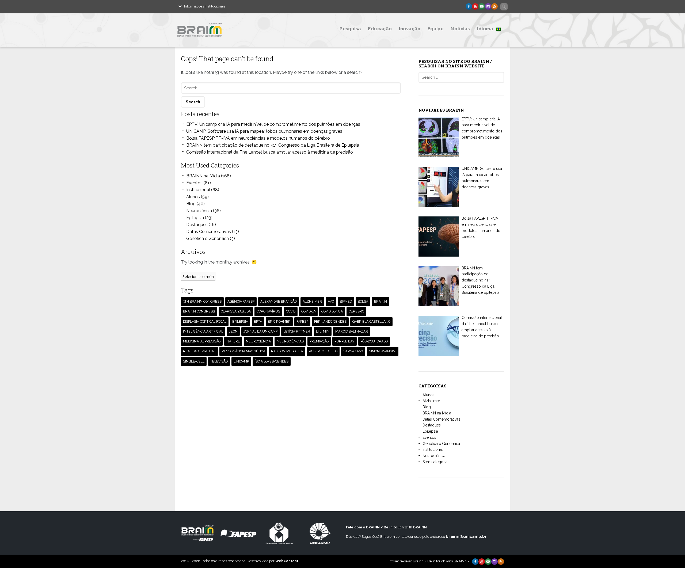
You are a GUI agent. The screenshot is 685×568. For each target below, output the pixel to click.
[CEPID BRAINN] (225, 40)
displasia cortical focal (204, 321)
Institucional (198, 189)
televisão (219, 361)
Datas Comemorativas (208, 231)
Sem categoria (435, 462)
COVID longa (332, 311)
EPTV (258, 321)
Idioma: (486, 28)
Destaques (197, 224)
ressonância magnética (243, 351)
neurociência (258, 341)
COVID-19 (308, 311)
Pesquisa (350, 28)
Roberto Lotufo (323, 351)
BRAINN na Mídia (203, 175)
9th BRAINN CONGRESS (202, 301)
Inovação (410, 28)
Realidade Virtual (199, 351)
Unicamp (241, 361)
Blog (191, 203)
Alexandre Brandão (278, 301)
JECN (233, 331)
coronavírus (268, 311)
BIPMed (346, 301)
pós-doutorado (374, 341)
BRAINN (380, 301)
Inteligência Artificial (203, 331)
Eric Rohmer (279, 321)
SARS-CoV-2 (353, 351)
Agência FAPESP (240, 301)
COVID (290, 311)
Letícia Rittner (296, 331)
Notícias (460, 28)
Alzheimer (431, 401)
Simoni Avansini (382, 351)
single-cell (193, 361)
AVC (331, 301)
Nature (233, 341)
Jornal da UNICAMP (260, 331)
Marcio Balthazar (351, 331)
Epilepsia (195, 217)
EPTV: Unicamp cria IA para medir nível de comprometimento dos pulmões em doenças (273, 124)
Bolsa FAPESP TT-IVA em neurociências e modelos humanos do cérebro (258, 138)
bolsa (363, 301)
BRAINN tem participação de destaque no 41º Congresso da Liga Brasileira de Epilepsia (272, 145)
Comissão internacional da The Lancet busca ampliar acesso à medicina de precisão (269, 152)
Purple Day (344, 341)
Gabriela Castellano (371, 321)
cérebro (356, 311)
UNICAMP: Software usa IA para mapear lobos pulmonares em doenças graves (264, 131)
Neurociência (199, 210)
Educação (380, 28)
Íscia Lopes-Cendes (271, 361)
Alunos (193, 196)
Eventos (194, 182)
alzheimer (312, 301)
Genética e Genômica (207, 238)
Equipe (436, 28)
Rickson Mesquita (287, 351)
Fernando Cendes (330, 321)
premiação (319, 341)
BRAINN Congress (199, 311)
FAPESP (302, 321)
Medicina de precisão (201, 341)
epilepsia (240, 321)
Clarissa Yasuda (236, 311)
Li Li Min (322, 331)
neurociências (290, 341)
